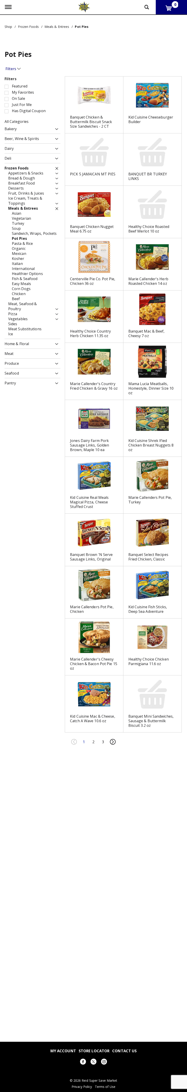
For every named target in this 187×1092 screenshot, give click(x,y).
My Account (63, 1051)
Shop (8, 26)
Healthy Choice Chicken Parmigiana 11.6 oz (148, 661)
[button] (55, 129)
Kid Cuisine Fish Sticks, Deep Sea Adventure (147, 609)
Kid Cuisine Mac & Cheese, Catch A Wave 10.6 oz (92, 718)
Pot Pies (81, 26)
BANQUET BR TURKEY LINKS (147, 176)
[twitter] (93, 1062)
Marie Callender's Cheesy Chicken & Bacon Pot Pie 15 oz (93, 664)
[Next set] (112, 742)
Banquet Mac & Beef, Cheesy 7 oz (146, 333)
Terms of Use (105, 1087)
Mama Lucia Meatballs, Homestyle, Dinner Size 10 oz (151, 388)
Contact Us (124, 1051)
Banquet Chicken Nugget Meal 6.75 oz (92, 229)
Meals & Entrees (56, 26)
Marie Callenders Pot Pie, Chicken (92, 609)
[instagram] (104, 1062)
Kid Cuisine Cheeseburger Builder (150, 119)
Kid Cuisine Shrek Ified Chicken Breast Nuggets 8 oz (151, 445)
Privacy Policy (82, 1087)
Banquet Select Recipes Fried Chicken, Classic (148, 557)
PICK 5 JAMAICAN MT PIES (92, 174)
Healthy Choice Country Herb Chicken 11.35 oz (90, 333)
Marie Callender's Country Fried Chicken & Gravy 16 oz (94, 386)
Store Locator (94, 1051)
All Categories (17, 121)
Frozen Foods (28, 26)
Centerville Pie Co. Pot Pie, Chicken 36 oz (92, 281)
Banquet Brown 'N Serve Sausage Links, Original (91, 557)
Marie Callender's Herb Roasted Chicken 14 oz (148, 281)
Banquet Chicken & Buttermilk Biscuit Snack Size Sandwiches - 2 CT (91, 122)
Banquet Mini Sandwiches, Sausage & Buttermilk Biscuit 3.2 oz (151, 721)
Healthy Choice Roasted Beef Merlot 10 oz (148, 229)
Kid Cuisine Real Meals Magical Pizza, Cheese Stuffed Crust (89, 502)
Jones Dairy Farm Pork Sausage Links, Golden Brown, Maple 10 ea (89, 445)
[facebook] (83, 1062)
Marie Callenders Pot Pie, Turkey (150, 500)
